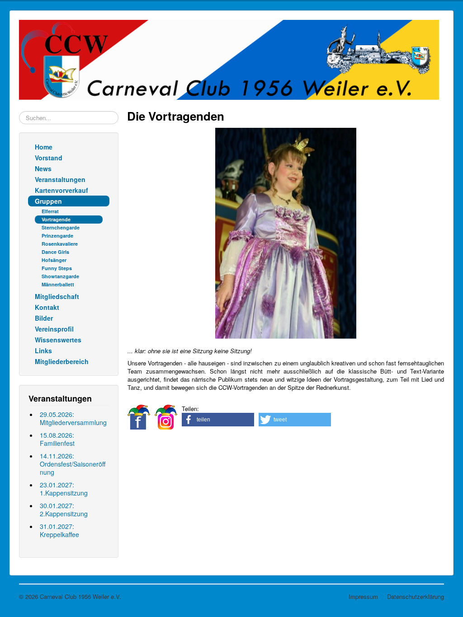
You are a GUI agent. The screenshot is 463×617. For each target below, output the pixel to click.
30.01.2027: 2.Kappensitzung (64, 509)
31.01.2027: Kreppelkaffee (59, 530)
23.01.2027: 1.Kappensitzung (64, 488)
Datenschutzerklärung (415, 596)
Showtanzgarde (60, 276)
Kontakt (47, 307)
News (43, 168)
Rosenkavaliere (60, 243)
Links (43, 350)
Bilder (44, 318)
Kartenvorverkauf (61, 190)
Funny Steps (57, 268)
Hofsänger (54, 260)
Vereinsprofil (54, 328)
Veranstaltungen (60, 179)
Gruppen (48, 201)
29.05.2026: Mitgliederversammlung (73, 418)
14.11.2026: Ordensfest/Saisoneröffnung (72, 464)
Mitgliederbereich (62, 361)
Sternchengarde (61, 227)
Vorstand (48, 157)
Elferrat (50, 211)
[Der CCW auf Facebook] (139, 416)
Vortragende (56, 219)
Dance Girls (55, 251)
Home (43, 146)
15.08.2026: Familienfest (57, 439)
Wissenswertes (58, 339)
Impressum (363, 596)
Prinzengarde (57, 235)
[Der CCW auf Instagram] (166, 416)
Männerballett (58, 284)
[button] (218, 419)
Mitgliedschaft (57, 296)
